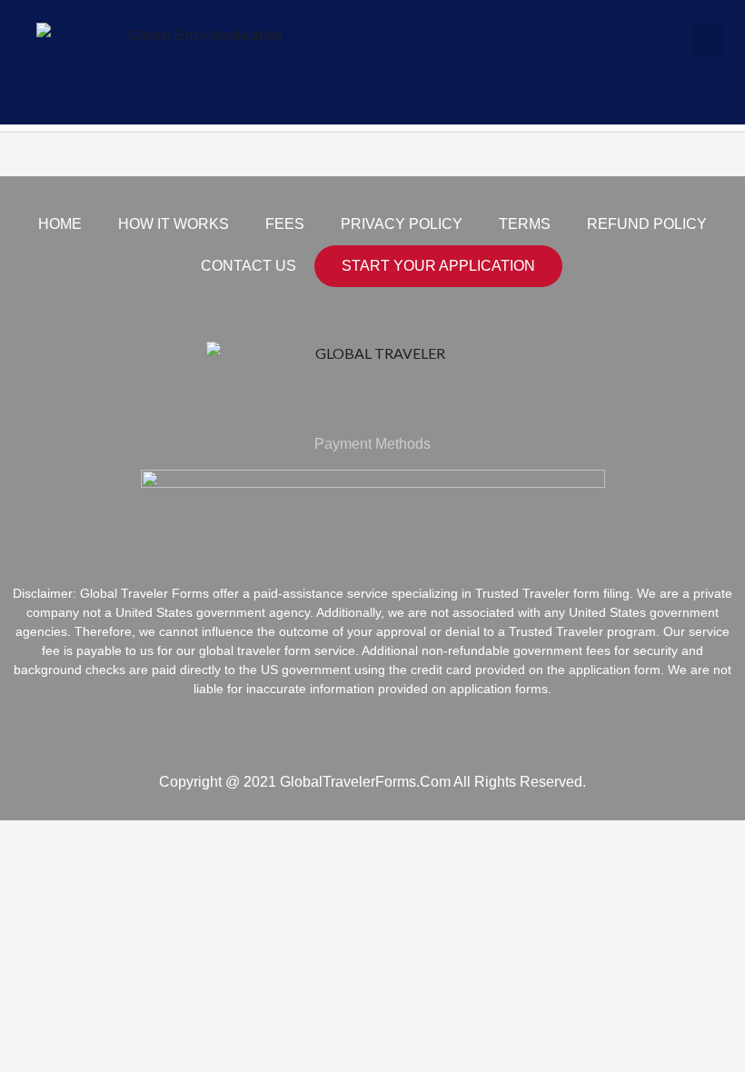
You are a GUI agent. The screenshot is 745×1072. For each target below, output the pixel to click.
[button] (707, 40)
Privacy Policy (401, 224)
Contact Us (248, 265)
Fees (284, 224)
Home (60, 224)
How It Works (173, 224)
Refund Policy (647, 224)
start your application (438, 265)
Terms (525, 224)
